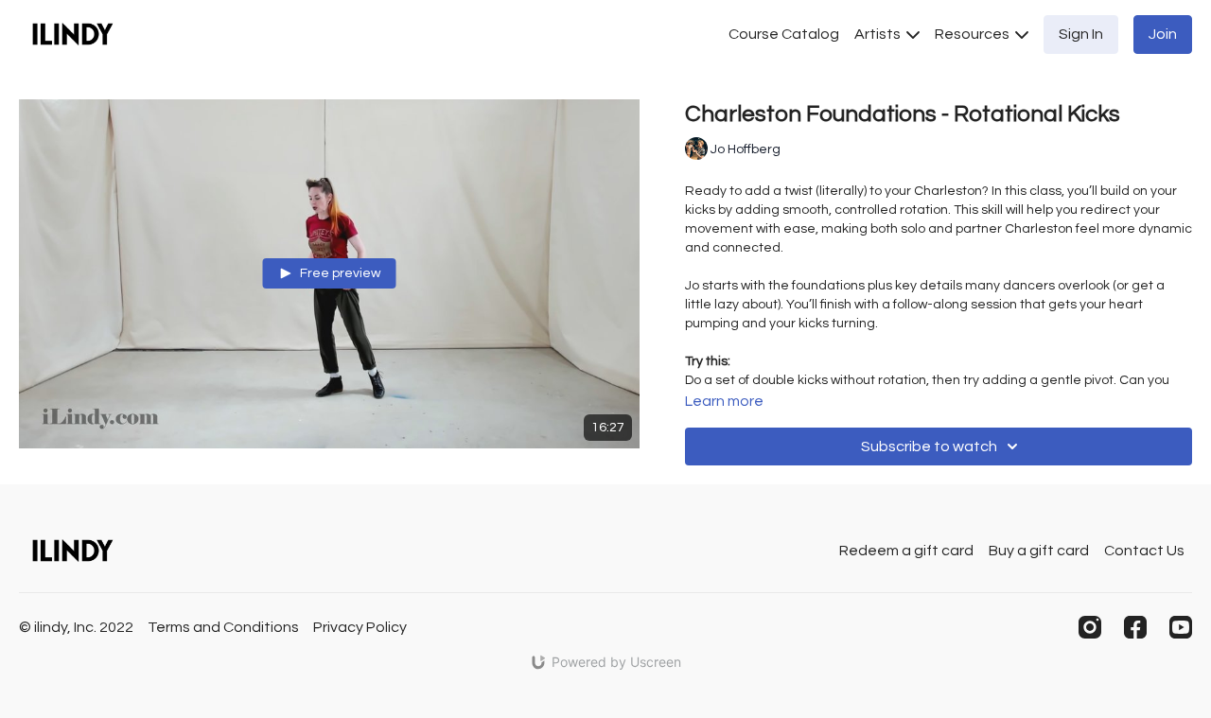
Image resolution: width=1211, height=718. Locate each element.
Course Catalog (783, 34)
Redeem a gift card (906, 550)
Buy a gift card (1039, 550)
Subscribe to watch (929, 446)
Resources (973, 34)
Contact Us (1144, 550)
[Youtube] (1180, 627)
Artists (879, 34)
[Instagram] (1090, 627)
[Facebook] (1135, 627)
